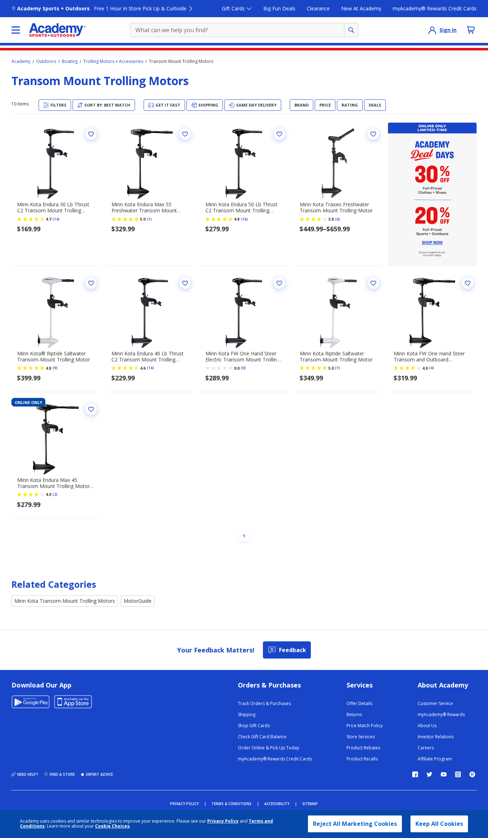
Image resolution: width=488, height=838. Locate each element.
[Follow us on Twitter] (429, 774)
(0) (243, 368)
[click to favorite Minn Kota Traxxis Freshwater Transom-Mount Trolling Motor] (373, 134)
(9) (55, 368)
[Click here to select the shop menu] (15, 30)
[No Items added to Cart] (471, 29)
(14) (56, 219)
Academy (20, 61)
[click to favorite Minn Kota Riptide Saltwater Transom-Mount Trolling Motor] (373, 283)
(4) (431, 368)
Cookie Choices (112, 826)
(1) (149, 219)
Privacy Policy (223, 821)
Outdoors (46, 61)
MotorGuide (137, 600)
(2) (55, 494)
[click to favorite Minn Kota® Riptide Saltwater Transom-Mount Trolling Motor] (91, 283)
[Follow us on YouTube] (443, 774)
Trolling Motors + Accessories (113, 61)
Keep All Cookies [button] (439, 824)
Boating (70, 61)
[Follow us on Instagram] (458, 774)
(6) (337, 219)
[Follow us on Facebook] (415, 774)
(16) (244, 219)
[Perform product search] (351, 30)
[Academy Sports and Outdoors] (57, 30)
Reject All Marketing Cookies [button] (355, 824)
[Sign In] (432, 30)
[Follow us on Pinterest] (472, 774)
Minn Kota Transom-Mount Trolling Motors (64, 600)
